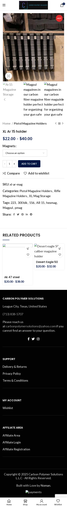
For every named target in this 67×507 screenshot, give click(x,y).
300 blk (22, 203)
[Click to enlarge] (8, 76)
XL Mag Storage (40, 196)
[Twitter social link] (18, 214)
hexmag (51, 203)
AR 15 (40, 203)
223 (13, 203)
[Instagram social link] (38, 339)
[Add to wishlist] (28, 255)
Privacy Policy (12, 373)
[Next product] (62, 123)
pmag (18, 208)
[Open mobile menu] (4, 5)
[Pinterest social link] (22, 214)
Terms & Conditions (15, 380)
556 (31, 203)
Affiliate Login (12, 442)
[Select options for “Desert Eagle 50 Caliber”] (60, 248)
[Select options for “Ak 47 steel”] (28, 248)
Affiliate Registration (16, 449)
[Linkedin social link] (27, 214)
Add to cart (29, 163)
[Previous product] (56, 123)
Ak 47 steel (12, 277)
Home (7, 123)
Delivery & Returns (15, 366)
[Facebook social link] (14, 214)
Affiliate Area (11, 435)
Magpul (8, 208)
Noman (45, 485)
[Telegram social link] (31, 214)
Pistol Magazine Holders (30, 123)
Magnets (9, 146)
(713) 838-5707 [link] (13, 314)
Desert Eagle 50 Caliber (47, 263)
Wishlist (8, 408)
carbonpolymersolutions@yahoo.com (31, 326)
